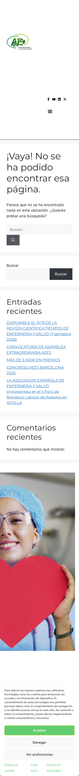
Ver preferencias (39, 754)
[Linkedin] (59, 99)
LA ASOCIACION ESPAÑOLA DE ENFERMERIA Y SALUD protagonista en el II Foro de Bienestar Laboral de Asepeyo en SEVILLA (37, 391)
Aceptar (39, 730)
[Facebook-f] (48, 99)
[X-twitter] (64, 99)
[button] (50, 111)
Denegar (39, 742)
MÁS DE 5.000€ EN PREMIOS (33, 360)
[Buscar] (13, 240)
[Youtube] (54, 99)
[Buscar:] (39, 229)
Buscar (13, 265)
